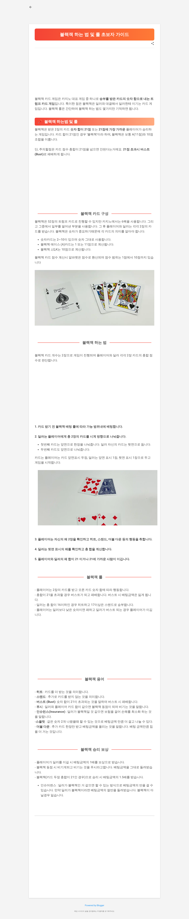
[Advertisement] (94, 71)
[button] (152, 44)
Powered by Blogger (94, 905)
